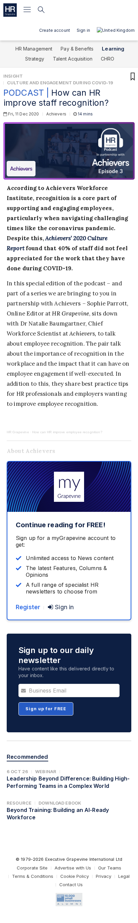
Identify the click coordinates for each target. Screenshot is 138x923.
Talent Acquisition (73, 59)
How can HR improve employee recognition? (67, 432)
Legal (124, 876)
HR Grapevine (18, 432)
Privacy (103, 876)
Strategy (34, 59)
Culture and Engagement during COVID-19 (60, 82)
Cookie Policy (74, 876)
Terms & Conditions (32, 876)
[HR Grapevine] (10, 10)
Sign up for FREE (45, 708)
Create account (54, 30)
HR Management (34, 49)
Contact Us (71, 884)
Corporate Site (32, 867)
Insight (13, 76)
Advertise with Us (73, 867)
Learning (113, 48)
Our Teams (109, 867)
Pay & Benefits (77, 49)
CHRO (108, 59)
